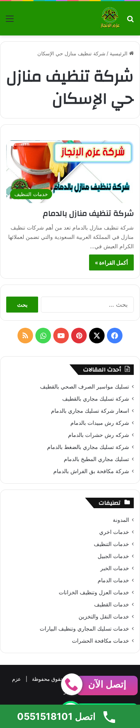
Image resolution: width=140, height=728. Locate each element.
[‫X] (97, 335)
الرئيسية (119, 53)
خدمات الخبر (114, 568)
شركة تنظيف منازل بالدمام (88, 213)
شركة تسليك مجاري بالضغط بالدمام (88, 447)
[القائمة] (10, 21)
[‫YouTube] (61, 335)
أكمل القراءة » (111, 262)
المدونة (121, 520)
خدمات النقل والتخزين (104, 616)
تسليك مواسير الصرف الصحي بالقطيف (84, 386)
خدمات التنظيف (111, 544)
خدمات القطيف (111, 604)
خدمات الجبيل (113, 556)
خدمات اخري (114, 532)
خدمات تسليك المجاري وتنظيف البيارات (84, 629)
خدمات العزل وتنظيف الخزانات (94, 592)
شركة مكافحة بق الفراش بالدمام (91, 471)
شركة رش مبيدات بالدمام (99, 423)
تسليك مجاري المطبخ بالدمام (96, 459)
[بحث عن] (130, 21)
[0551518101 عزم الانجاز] (110, 18)
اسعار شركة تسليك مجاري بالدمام (90, 411)
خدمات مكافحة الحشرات (100, 641)
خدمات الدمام (113, 580)
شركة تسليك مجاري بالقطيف (95, 399)
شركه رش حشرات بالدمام (98, 435)
